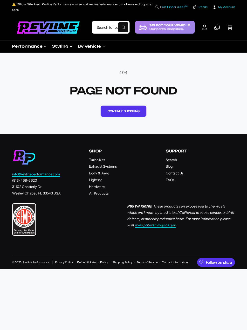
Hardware (97, 187)
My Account (226, 7)
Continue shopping (124, 111)
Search (171, 160)
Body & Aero (99, 173)
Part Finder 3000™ (173, 7)
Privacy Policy (64, 262)
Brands (202, 7)
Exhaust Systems (103, 166)
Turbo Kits (97, 160)
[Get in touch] (217, 27)
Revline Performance (36, 262)
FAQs (170, 180)
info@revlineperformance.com (36, 174)
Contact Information (175, 262)
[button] (229, 27)
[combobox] (111, 27)
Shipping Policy (122, 262)
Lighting (96, 180)
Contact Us (175, 173)
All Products (99, 193)
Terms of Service (147, 262)
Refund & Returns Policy (92, 262)
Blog (169, 166)
